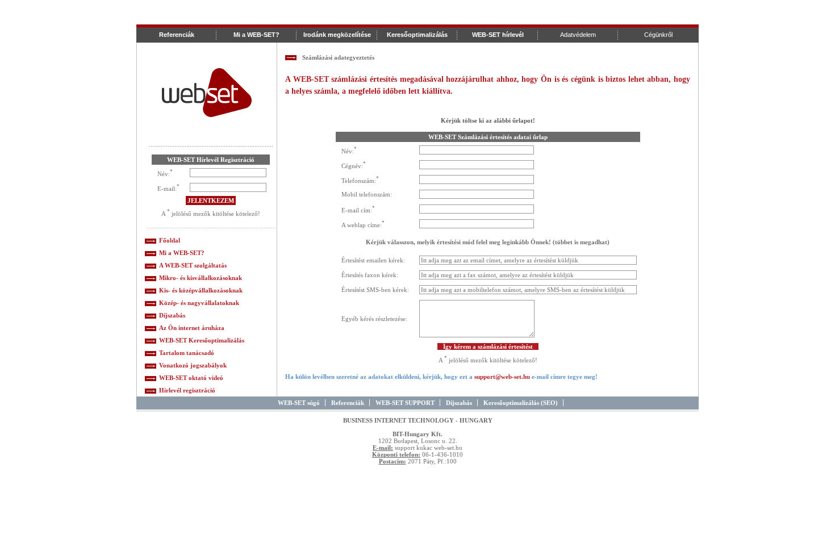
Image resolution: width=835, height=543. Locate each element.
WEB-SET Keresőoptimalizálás (201, 340)
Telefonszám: (358, 180)
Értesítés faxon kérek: (369, 275)
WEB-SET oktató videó (191, 377)
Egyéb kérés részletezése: (374, 318)
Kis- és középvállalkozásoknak (201, 290)
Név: (163, 173)
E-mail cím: (356, 209)
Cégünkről (658, 34)
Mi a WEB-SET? (181, 252)
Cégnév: (352, 165)
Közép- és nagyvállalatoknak (199, 302)
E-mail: (167, 188)
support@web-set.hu (502, 376)
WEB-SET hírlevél (498, 34)
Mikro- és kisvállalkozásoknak (200, 277)
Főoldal (169, 240)
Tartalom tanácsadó (186, 352)
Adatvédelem (578, 34)
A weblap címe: (361, 224)
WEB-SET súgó (299, 402)
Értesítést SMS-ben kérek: (375, 289)
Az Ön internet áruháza (191, 327)
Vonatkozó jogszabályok (193, 365)
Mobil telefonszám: (366, 194)
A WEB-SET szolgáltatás (193, 265)
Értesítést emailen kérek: (373, 260)
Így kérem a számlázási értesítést (488, 346)
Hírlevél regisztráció (187, 390)
